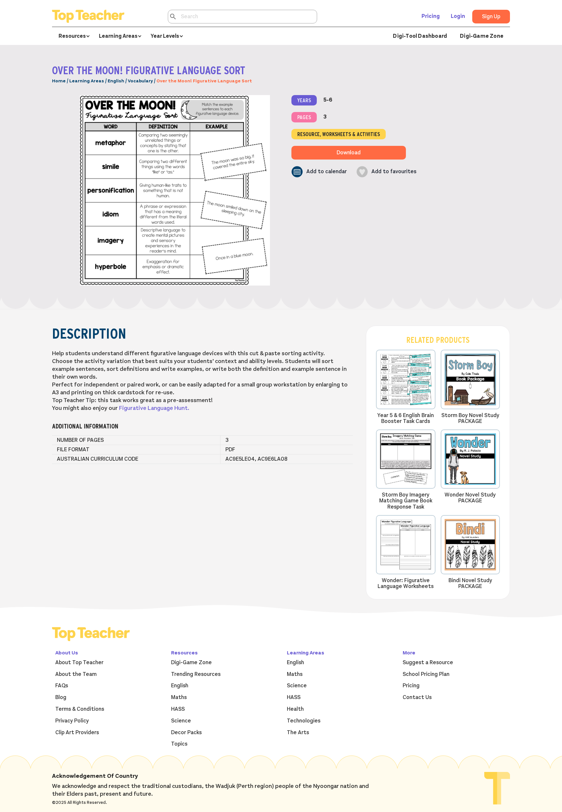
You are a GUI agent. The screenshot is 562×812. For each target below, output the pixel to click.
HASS (178, 709)
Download (349, 152)
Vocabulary (140, 81)
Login (458, 16)
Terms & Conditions (79, 709)
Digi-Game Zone (481, 36)
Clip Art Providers (77, 732)
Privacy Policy (72, 720)
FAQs (61, 685)
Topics (179, 744)
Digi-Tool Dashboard (420, 36)
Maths (179, 697)
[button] (319, 171)
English (116, 81)
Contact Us (417, 697)
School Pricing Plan (426, 674)
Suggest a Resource (428, 662)
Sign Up (491, 16)
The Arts (298, 732)
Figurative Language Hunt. (154, 408)
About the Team (76, 674)
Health (295, 709)
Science (181, 720)
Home (59, 81)
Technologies (303, 720)
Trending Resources (196, 674)
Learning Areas (86, 81)
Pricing (430, 16)
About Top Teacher (79, 662)
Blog (60, 697)
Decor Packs (186, 732)
